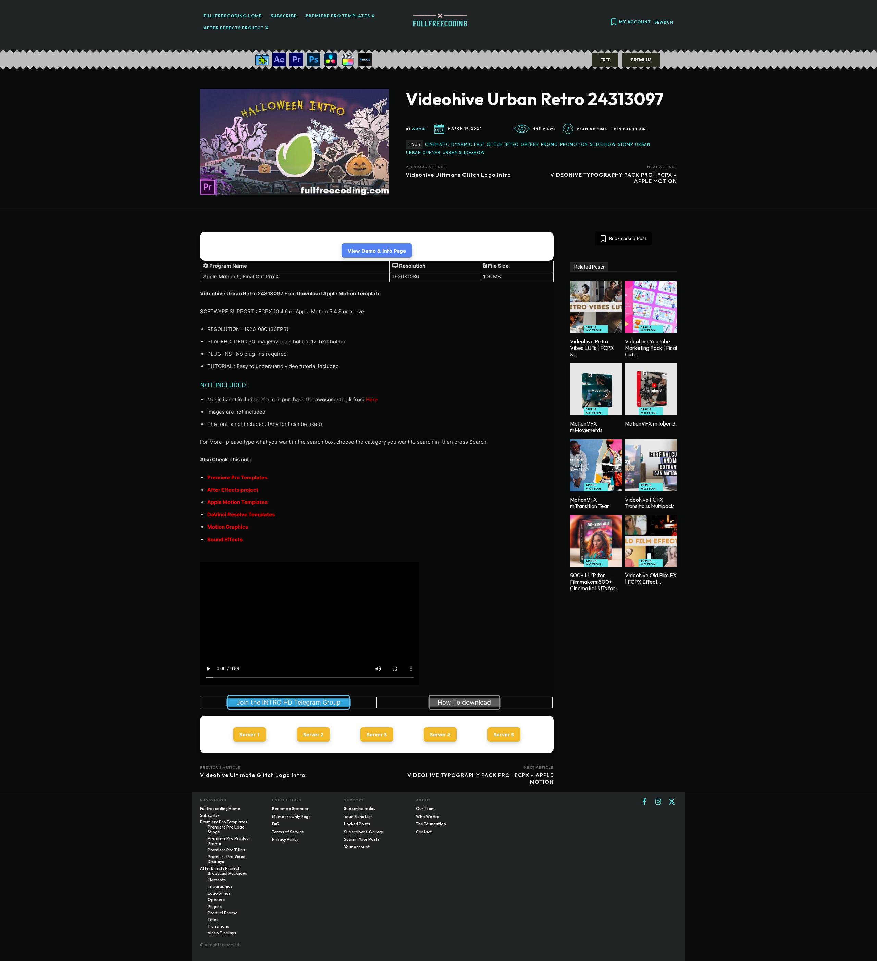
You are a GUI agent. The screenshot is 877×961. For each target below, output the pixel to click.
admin (419, 129)
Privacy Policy (285, 839)
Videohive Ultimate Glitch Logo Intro (458, 174)
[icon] (613, 23)
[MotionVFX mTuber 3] (651, 389)
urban (642, 144)
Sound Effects (225, 539)
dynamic (461, 144)
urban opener (423, 152)
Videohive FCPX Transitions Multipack (649, 502)
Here (372, 399)
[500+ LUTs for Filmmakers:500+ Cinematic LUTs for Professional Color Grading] (596, 541)
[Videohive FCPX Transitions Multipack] (651, 465)
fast (479, 144)
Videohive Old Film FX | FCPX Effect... (651, 578)
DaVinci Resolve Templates (241, 514)
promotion (574, 144)
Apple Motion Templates (237, 502)
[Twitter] (672, 802)
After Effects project (232, 489)
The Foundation (431, 823)
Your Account (357, 846)
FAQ (276, 823)
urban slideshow (464, 152)
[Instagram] (658, 802)
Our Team (425, 808)
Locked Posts (357, 823)
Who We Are (428, 816)
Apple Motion (593, 329)
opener (530, 144)
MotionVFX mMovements (586, 426)
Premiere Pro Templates (237, 477)
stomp (625, 144)
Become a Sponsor (290, 808)
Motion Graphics (227, 526)
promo (549, 144)
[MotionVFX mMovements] (596, 389)
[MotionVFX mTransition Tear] (596, 465)
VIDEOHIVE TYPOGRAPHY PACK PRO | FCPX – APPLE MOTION (613, 178)
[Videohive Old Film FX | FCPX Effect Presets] (651, 541)
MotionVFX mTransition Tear (589, 502)
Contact (424, 831)
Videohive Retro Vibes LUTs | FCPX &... (592, 348)
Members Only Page (291, 816)
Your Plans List (358, 816)
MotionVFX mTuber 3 (650, 423)
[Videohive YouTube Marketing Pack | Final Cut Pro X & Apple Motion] (651, 307)
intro (512, 144)
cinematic (437, 144)
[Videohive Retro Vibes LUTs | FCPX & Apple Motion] (596, 307)
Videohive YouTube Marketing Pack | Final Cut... (651, 348)
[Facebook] (644, 802)
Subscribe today (359, 808)
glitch (495, 144)
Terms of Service (288, 831)
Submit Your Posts (362, 839)
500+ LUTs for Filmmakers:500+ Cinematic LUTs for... (594, 582)
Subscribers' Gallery (363, 831)
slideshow (603, 144)
